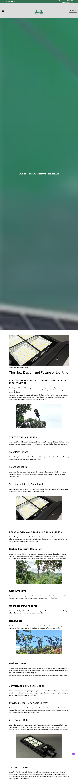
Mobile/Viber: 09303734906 (66, 0)
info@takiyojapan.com (67, 2)
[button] (73, 754)
